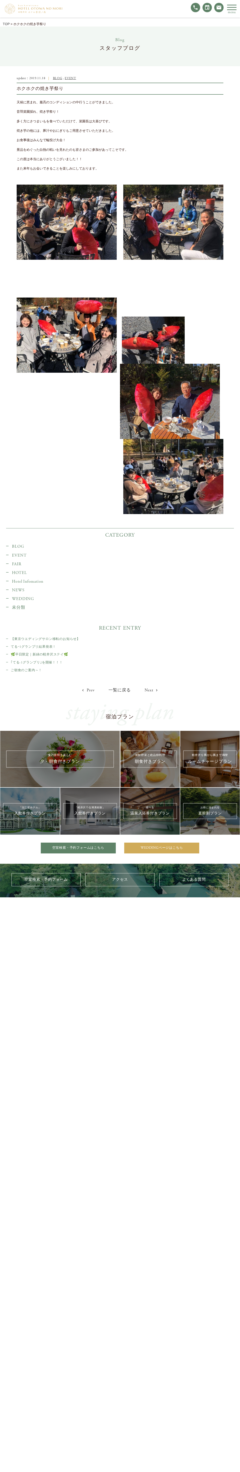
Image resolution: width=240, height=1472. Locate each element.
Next (149, 690)
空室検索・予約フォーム (46, 879)
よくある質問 (194, 879)
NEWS (18, 590)
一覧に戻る (120, 690)
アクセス (120, 879)
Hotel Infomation (27, 581)
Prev (90, 690)
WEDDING (23, 598)
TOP (6, 24)
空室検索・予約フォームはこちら (78, 848)
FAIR (16, 564)
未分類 (18, 607)
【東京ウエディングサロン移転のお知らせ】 (45, 639)
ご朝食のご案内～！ (26, 670)
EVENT (70, 78)
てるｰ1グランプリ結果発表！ (33, 647)
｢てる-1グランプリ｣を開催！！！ (37, 662)
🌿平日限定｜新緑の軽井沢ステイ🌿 (39, 654)
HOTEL (19, 572)
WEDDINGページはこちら (162, 848)
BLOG (57, 78)
